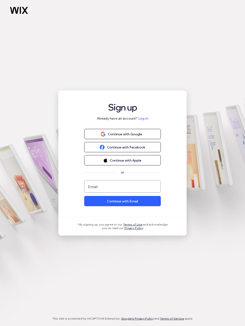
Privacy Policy (133, 228)
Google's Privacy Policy (137, 318)
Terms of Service (172, 318)
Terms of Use (132, 224)
